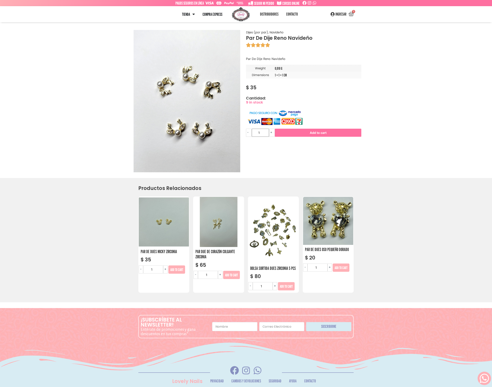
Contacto (292, 14)
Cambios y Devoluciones (246, 381)
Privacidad (217, 381)
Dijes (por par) (257, 32)
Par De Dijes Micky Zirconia (159, 251)
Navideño (276, 32)
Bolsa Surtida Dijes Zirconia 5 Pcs (273, 268)
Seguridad (275, 381)
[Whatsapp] (314, 3)
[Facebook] (305, 3)
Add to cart (318, 133)
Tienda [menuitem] (186, 14)
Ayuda (293, 381)
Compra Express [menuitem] (212, 14)
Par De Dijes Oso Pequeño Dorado (327, 249)
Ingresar (341, 14)
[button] (193, 14)
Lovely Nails (187, 381)
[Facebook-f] (234, 370)
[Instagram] (310, 3)
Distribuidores (269, 14)
